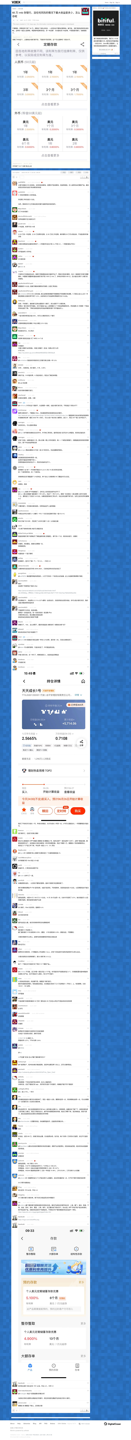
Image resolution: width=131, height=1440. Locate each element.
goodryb (21, 880)
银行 (71, 172)
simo (20, 978)
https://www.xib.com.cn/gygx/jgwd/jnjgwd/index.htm (34, 1212)
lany (19, 991)
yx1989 (20, 904)
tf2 (19, 873)
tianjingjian (23, 1393)
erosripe (21, 1153)
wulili (20, 865)
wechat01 (21, 1069)
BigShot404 (22, 850)
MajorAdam (22, 209)
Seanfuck (21, 241)
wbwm (20, 231)
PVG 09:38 (36, 1435)
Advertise (26, 1423)
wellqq (20, 558)
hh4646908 (22, 503)
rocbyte (21, 335)
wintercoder (22, 1403)
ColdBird (21, 961)
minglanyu (22, 551)
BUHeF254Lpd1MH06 (25, 533)
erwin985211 (22, 313)
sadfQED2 (21, 182)
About (12, 1423)
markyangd (22, 1062)
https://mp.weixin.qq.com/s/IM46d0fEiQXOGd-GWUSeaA (36, 353)
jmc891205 (22, 224)
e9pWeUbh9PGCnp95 (25, 283)
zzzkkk (20, 1045)
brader (20, 838)
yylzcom (21, 1161)
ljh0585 (20, 365)
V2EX (14, 8)
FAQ (45, 1423)
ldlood (20, 912)
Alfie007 (21, 629)
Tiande (20, 1126)
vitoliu (20, 1133)
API (40, 1423)
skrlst (20, 652)
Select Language (85, 1423)
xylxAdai (21, 644)
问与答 (20, 8)
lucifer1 (20, 249)
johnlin (20, 518)
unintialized (23, 294)
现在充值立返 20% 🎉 (106, 50)
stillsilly (21, 927)
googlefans (22, 573)
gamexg (21, 467)
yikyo (20, 949)
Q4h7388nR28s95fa (25, 1391)
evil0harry (21, 380)
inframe (20, 1028)
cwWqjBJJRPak (23, 1089)
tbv (19, 357)
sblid (20, 447)
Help (19, 1423)
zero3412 (21, 372)
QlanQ (20, 622)
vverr (21, 20)
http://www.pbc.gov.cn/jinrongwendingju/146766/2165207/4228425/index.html (43, 415)
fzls (19, 1096)
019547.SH (21, 1038)
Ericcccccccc (22, 320)
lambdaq (22, 972)
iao (19, 920)
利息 (64, 172)
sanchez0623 (22, 581)
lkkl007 (20, 264)
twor (19, 481)
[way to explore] (16, 2)
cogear (20, 271)
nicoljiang (103, 53)
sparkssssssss (23, 511)
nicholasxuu (22, 541)
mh (19, 941)
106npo (20, 430)
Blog (34, 1423)
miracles (21, 895)
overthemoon (23, 1006)
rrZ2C (20, 526)
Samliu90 (21, 1217)
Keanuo (21, 830)
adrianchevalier (23, 566)
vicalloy (21, 455)
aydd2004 (21, 192)
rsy (19, 343)
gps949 (20, 998)
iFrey (20, 1187)
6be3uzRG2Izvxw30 (25, 216)
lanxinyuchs (22, 1143)
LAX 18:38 (42, 1435)
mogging (21, 1195)
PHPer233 (21, 301)
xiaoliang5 (21, 395)
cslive (20, 256)
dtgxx (21, 433)
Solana (52, 1423)
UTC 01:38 (29, 1435)
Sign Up (112, 2)
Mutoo (20, 387)
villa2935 (21, 1021)
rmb (86, 172)
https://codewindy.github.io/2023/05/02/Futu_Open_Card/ (36, 1072)
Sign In (118, 2)
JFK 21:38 (49, 1435)
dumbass (21, 659)
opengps (21, 422)
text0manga (22, 410)
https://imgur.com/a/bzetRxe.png (28, 1220)
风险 (79, 172)
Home (106, 2)
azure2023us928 (23, 1013)
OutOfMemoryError (24, 858)
